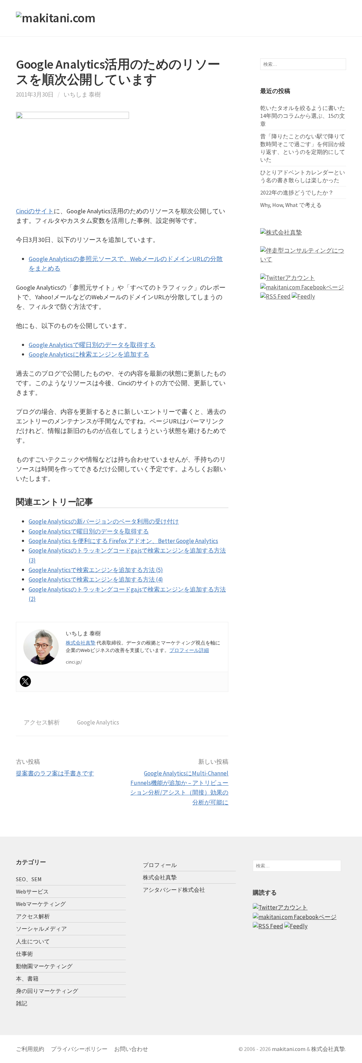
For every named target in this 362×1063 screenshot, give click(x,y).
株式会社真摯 (80, 643)
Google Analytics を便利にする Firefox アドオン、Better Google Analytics (123, 541)
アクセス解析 (42, 722)
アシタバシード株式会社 (174, 889)
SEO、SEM (29, 879)
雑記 (21, 1003)
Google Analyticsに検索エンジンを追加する (89, 354)
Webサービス (32, 891)
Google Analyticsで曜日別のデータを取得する (92, 345)
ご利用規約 (30, 1049)
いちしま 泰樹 (82, 94)
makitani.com (288, 1049)
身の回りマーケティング (47, 990)
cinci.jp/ (74, 662)
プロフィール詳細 (189, 650)
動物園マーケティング (44, 966)
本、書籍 (27, 978)
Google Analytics (98, 722)
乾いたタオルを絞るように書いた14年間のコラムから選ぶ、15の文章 (302, 115)
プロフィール (160, 864)
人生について (33, 941)
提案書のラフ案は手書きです (55, 773)
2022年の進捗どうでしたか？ (297, 192)
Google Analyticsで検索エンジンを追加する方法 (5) (96, 570)
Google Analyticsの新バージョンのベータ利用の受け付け (104, 521)
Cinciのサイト (35, 211)
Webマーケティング (41, 903)
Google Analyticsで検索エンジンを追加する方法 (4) (96, 579)
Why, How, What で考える (291, 204)
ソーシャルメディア (41, 928)
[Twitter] (25, 681)
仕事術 (24, 953)
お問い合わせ (131, 1049)
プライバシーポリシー (79, 1049)
